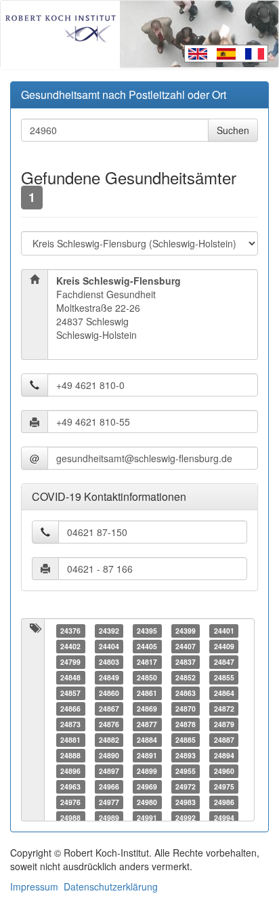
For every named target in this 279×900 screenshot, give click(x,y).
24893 (185, 755)
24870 (185, 708)
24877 (147, 724)
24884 (147, 740)
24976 (70, 802)
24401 (224, 631)
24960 (224, 771)
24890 (109, 755)
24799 (70, 662)
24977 (109, 802)
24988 (70, 818)
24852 (185, 677)
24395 (147, 631)
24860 (109, 693)
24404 (109, 646)
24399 (185, 631)
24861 (147, 693)
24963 (70, 786)
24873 (70, 724)
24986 (224, 802)
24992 (185, 818)
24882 (109, 740)
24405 (147, 646)
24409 (224, 646)
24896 (70, 771)
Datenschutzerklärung (111, 886)
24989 (109, 818)
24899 (147, 771)
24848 (70, 677)
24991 (147, 818)
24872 (224, 708)
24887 (224, 740)
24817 (147, 662)
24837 (185, 662)
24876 (109, 724)
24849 (109, 677)
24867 (109, 708)
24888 (70, 755)
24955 (185, 771)
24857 (70, 693)
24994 (224, 818)
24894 (224, 755)
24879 (224, 724)
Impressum (34, 886)
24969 (147, 786)
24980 (147, 802)
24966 (109, 786)
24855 (224, 677)
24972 (185, 786)
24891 (147, 755)
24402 (70, 646)
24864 (224, 693)
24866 (70, 708)
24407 (185, 646)
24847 (224, 662)
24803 (109, 662)
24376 (70, 631)
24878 (185, 724)
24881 (70, 740)
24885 (185, 740)
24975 (224, 786)
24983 (185, 802)
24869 (147, 708)
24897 (109, 771)
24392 (109, 631)
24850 (147, 677)
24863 (185, 693)
